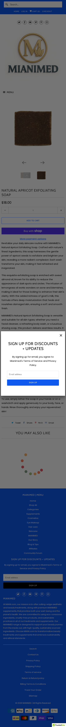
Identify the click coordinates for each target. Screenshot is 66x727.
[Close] (61, 335)
